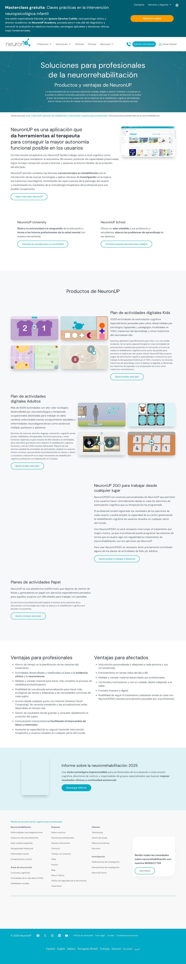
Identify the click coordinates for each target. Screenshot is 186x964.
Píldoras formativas (100, 843)
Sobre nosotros (58, 832)
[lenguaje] (177, 4)
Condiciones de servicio (127, 935)
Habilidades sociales (20, 883)
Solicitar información (144, 44)
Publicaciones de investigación (105, 862)
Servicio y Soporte (158, 4)
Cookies (110, 935)
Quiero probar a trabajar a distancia (117, 558)
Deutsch (116, 948)
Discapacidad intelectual (22, 848)
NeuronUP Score (99, 872)
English (61, 948)
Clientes (79, 44)
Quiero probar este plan (127, 376)
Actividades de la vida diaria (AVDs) (27, 878)
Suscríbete (144, 870)
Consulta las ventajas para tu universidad (43, 244)
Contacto (139, 4)
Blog (53, 870)
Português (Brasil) (88, 948)
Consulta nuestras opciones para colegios (126, 244)
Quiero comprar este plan (28, 616)
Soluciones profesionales (62, 838)
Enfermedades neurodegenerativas (27, 832)
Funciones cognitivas (20, 872)
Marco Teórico (57, 875)
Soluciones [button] (62, 44)
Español (50, 948)
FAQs (53, 859)
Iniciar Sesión (169, 44)
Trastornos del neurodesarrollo (25, 838)
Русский (127, 948)
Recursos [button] (105, 44)
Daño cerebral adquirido (22, 843)
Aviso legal (100, 935)
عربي (137, 948)
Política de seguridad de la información (69, 880)
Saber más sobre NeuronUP (29, 196)
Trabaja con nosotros (61, 854)
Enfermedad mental (20, 854)
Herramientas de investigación (105, 867)
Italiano (71, 948)
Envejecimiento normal (21, 859)
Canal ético (56, 886)
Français (105, 948)
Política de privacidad (83, 935)
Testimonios (97, 832)
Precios (92, 44)
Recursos (96, 848)
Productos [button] (43, 44)
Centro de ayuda (99, 838)
